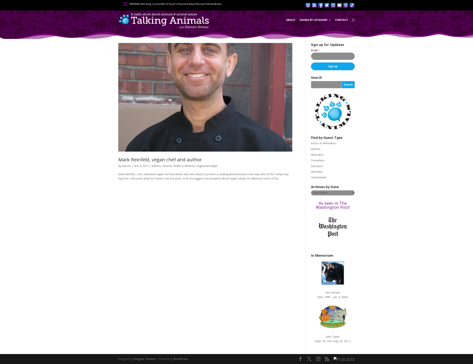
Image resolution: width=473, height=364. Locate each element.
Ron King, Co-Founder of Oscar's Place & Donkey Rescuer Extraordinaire (181, 4)
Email (315, 50)
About (290, 20)
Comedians (317, 160)
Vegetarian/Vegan (207, 166)
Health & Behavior (184, 166)
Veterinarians (318, 177)
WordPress (181, 359)
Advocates (317, 154)
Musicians (317, 171)
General (167, 166)
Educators (317, 166)
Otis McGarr (333, 292)
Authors (156, 166)
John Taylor (333, 336)
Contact (341, 20)
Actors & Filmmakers (323, 143)
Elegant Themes (145, 359)
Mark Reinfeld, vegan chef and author (160, 159)
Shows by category (313, 20)
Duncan (126, 166)
